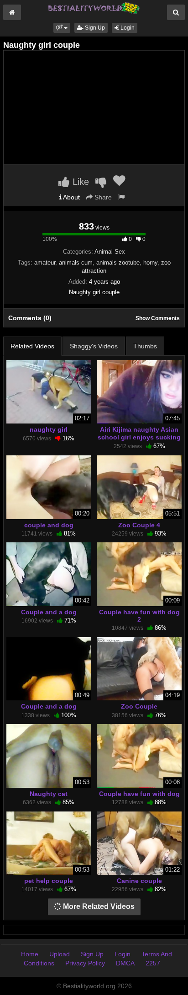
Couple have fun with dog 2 (139, 615)
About (71, 197)
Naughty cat (49, 793)
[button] (61, 28)
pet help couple (48, 880)
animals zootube (118, 262)
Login (127, 28)
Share (102, 197)
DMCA (125, 963)
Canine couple (139, 880)
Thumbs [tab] (145, 346)
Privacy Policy (85, 963)
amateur (44, 262)
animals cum (76, 262)
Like (79, 182)
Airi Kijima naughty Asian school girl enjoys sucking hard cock (139, 437)
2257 (153, 963)
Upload (59, 954)
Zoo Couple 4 (139, 525)
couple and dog (48, 525)
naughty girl (49, 429)
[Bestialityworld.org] (94, 7)
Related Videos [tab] (32, 346)
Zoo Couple (139, 706)
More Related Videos (98, 906)
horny (150, 262)
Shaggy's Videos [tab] (94, 346)
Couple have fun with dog (139, 793)
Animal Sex (109, 251)
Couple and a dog (49, 612)
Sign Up (94, 28)
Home (29, 954)
